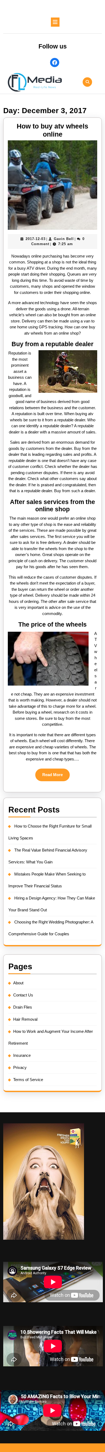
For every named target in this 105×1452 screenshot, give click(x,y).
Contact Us (23, 995)
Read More (56, 776)
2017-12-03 (36, 239)
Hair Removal (25, 1019)
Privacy (20, 1067)
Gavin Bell (64, 239)
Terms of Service (28, 1079)
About (18, 983)
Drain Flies (22, 1007)
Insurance (22, 1055)
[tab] (55, 22)
